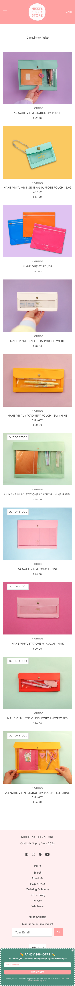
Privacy (37, 901)
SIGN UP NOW (37, 972)
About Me (37, 878)
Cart (69, 12)
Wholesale (37, 906)
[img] (27, 854)
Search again (37, 820)
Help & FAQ (37, 884)
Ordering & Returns (37, 889)
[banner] (37, 12)
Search (38, 873)
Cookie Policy (38, 895)
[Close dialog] (73, 950)
